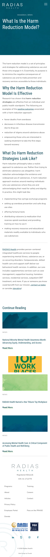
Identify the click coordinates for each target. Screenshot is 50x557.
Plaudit (30, 553)
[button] (46, 4)
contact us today (38, 285)
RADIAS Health (9, 249)
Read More (8, 348)
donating (16, 288)
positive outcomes (26, 109)
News (30, 15)
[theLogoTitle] (12, 6)
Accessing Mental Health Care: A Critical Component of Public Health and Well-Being (24, 444)
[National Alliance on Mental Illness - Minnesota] (20, 527)
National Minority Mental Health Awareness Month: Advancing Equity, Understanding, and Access (24, 341)
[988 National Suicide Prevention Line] (34, 527)
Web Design (21, 553)
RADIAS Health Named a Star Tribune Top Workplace (24, 402)
